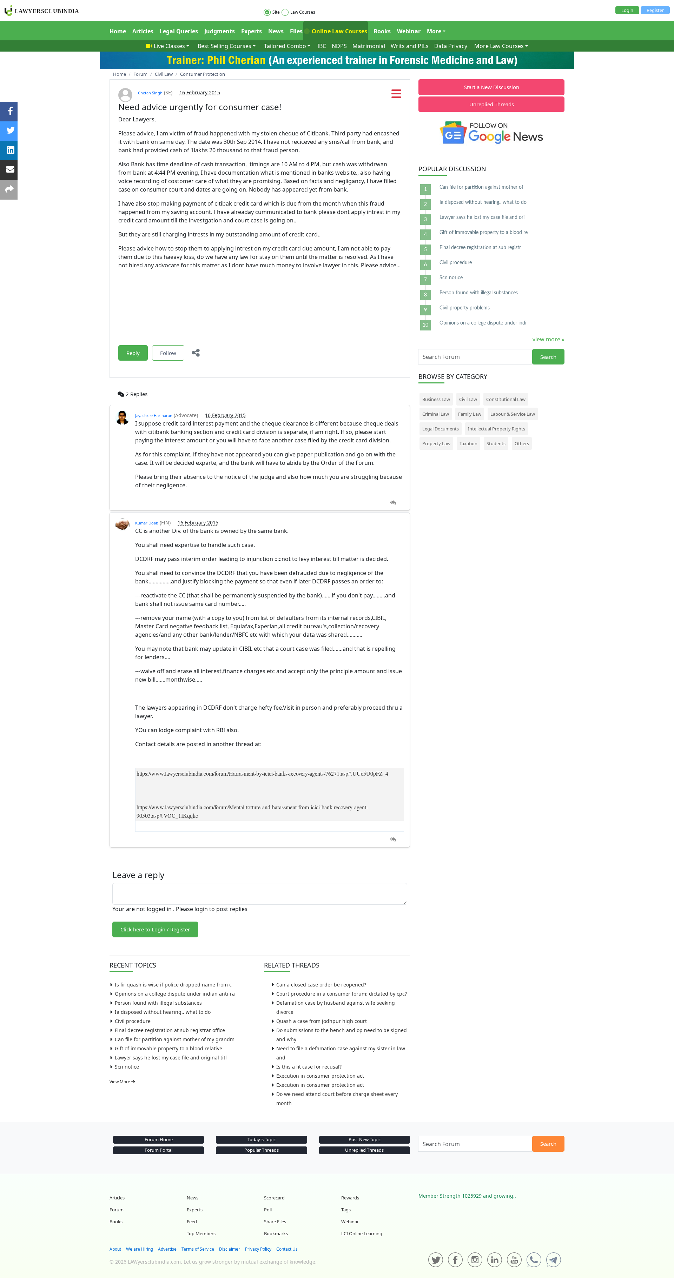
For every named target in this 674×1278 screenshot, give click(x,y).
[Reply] (393, 503)
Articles (142, 31)
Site (276, 12)
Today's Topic (261, 1139)
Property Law (436, 443)
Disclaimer (229, 1249)
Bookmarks (276, 1233)
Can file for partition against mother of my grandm (174, 1039)
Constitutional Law (506, 399)
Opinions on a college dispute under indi (483, 323)
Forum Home (159, 1139)
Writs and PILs (410, 46)
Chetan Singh (150, 92)
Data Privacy (450, 46)
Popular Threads (261, 1150)
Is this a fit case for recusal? (309, 1066)
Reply (133, 352)
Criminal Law (435, 414)
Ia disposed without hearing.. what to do (163, 1012)
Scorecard (274, 1198)
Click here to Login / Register (155, 929)
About (115, 1249)
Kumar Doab (146, 523)
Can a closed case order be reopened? (321, 984)
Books (382, 31)
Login (627, 10)
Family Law (469, 414)
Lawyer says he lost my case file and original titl (171, 1057)
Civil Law (468, 399)
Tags (346, 1209)
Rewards (350, 1198)
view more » (548, 339)
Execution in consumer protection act (320, 1075)
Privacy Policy (258, 1249)
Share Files (275, 1221)
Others (522, 443)
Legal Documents (440, 429)
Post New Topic (365, 1139)
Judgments (219, 31)
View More (120, 1082)
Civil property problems (465, 308)
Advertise (167, 1249)
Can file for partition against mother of (481, 187)
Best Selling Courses (224, 46)
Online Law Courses (338, 31)
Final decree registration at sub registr (480, 247)
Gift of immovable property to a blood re (484, 232)
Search (548, 356)
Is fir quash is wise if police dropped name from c (173, 984)
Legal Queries (179, 31)
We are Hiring (139, 1249)
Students (496, 443)
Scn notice (127, 1066)
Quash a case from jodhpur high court (321, 1021)
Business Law (436, 399)
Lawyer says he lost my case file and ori (482, 217)
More (434, 31)
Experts (251, 31)
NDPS (339, 46)
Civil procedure (133, 1021)
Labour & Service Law (512, 414)
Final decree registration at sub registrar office (170, 1030)
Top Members (201, 1233)
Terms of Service (197, 1249)
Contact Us (287, 1249)
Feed (192, 1221)
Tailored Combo (285, 46)
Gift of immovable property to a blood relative (168, 1048)
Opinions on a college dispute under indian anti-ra (175, 993)
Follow (168, 352)
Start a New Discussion (491, 87)
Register (655, 10)
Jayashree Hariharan (153, 415)
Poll (268, 1209)
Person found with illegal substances (158, 1002)
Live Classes (169, 46)
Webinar (409, 31)
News (276, 31)
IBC (321, 46)
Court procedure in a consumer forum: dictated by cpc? (341, 993)
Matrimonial (368, 46)
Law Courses (302, 12)
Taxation (468, 443)
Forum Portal (158, 1150)
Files (296, 31)
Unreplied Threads (491, 104)
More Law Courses (499, 46)
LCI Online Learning (361, 1233)
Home (118, 31)
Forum (117, 1209)
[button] (396, 96)
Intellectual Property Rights (496, 429)
